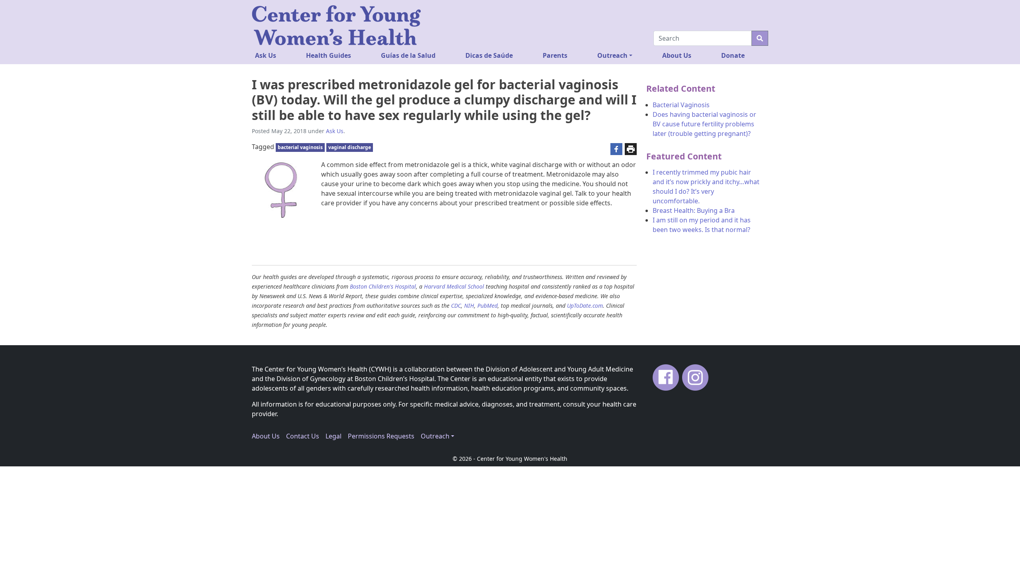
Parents (555, 55)
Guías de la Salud (408, 55)
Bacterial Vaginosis (681, 104)
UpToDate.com (585, 305)
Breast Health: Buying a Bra (694, 210)
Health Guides (328, 55)
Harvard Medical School (454, 286)
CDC (456, 305)
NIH (469, 305)
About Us (676, 55)
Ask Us (265, 55)
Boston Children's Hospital (383, 286)
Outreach (612, 55)
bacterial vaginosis (300, 147)
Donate (733, 55)
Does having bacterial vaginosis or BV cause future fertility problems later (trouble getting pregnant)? (704, 124)
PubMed (487, 305)
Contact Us (302, 436)
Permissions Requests (381, 436)
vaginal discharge (349, 147)
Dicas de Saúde (489, 55)
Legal (333, 436)
